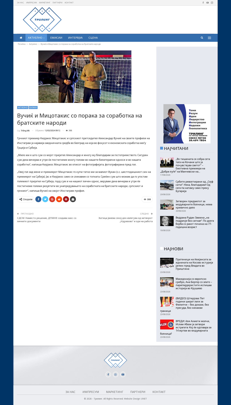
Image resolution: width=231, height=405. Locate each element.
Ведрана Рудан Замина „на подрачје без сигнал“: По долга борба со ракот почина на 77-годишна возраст (195, 222)
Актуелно (35, 37)
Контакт (69, 2)
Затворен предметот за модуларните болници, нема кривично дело (194, 204)
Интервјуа (75, 37)
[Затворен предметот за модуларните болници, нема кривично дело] (167, 205)
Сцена (93, 37)
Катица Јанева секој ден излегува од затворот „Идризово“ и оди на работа (126, 219)
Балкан (33, 107)
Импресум (31, 2)
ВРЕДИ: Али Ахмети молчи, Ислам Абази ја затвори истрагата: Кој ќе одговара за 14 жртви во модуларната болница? (185, 327)
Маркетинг (44, 2)
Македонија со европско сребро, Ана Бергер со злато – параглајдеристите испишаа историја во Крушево (194, 283)
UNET (144, 398)
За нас (20, 2)
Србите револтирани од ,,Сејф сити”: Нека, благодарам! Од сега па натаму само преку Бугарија (194, 186)
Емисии (56, 37)
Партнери (57, 2)
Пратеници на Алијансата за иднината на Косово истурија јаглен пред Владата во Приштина (194, 264)
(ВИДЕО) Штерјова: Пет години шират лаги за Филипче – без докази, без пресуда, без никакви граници (184, 305)
